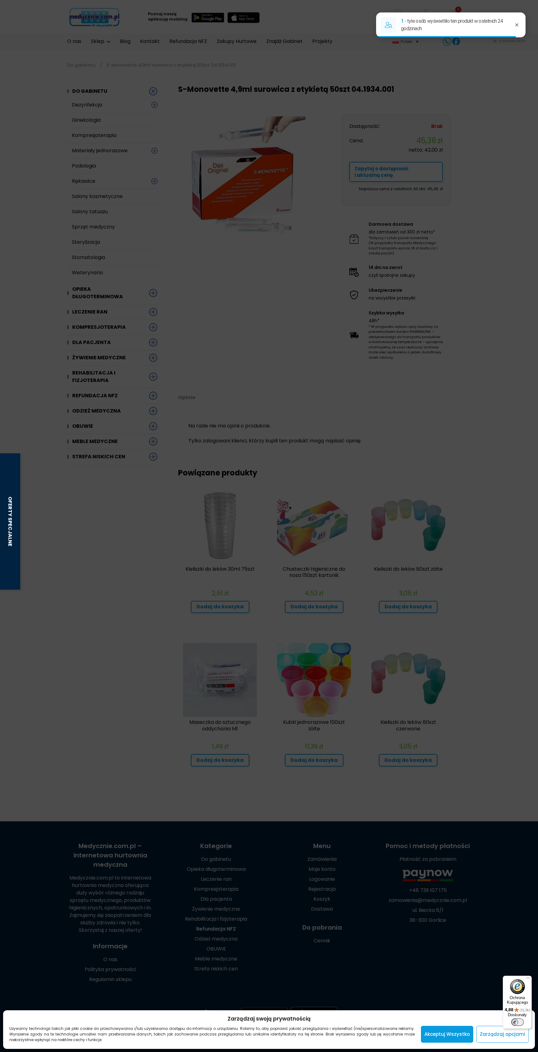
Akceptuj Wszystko (447, 1034)
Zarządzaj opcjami (502, 1034)
